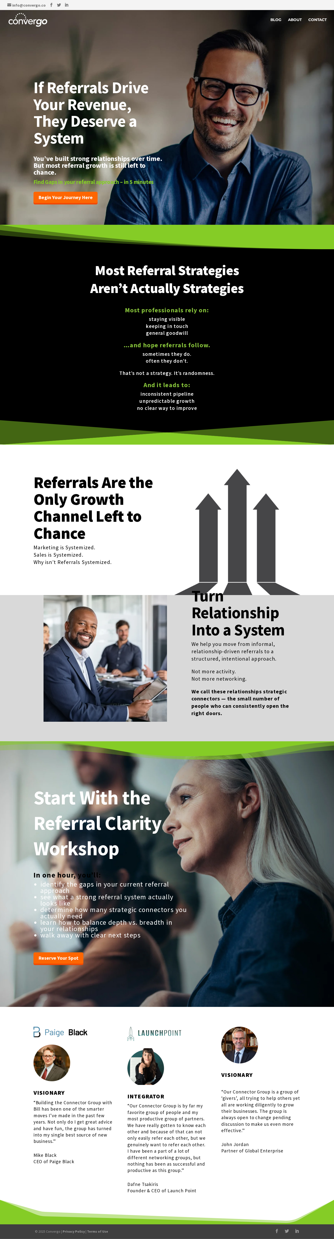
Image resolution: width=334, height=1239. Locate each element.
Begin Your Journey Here (65, 197)
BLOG (275, 20)
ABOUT (295, 20)
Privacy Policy (74, 1231)
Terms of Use (97, 1231)
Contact (317, 20)
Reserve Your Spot (58, 958)
